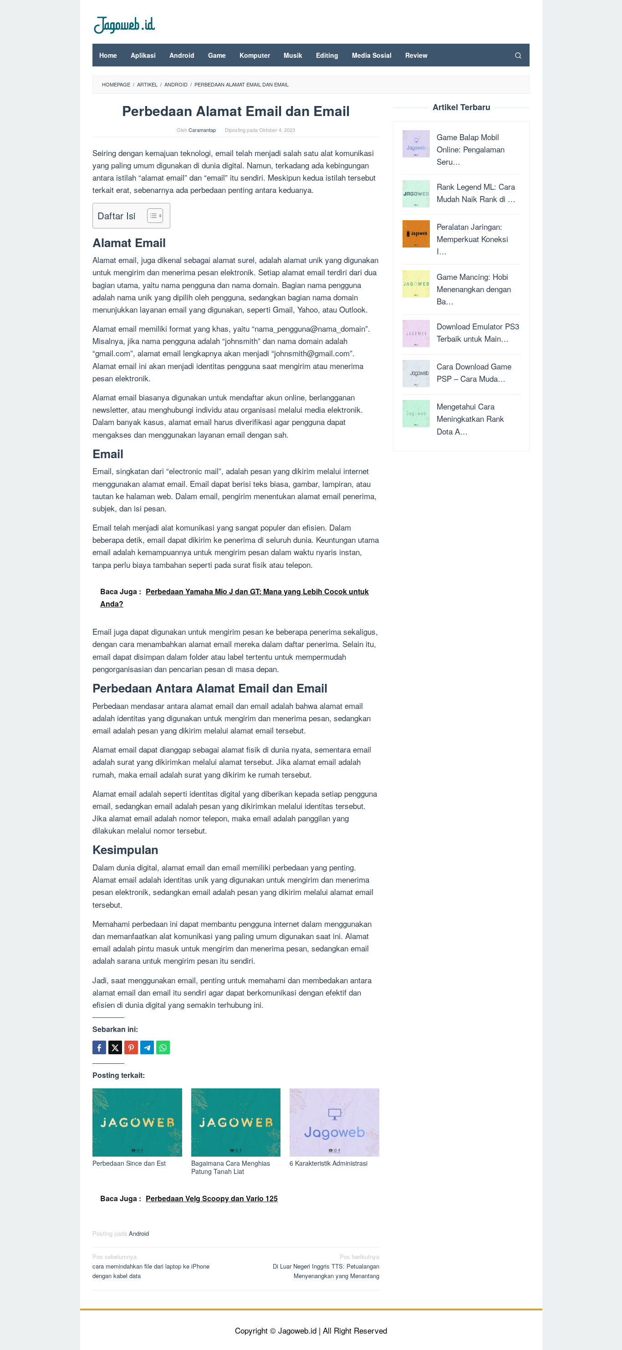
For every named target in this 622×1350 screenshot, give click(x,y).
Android (139, 1233)
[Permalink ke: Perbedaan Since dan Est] (137, 1122)
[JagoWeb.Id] (123, 24)
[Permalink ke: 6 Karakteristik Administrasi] (334, 1122)
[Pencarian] (518, 55)
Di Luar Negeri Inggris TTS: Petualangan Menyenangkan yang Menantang (326, 1266)
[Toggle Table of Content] (150, 215)
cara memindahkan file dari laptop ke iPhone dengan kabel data (150, 1266)
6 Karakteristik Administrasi (328, 1163)
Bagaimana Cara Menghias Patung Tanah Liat (230, 1167)
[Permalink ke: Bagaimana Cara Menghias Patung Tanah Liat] (236, 1122)
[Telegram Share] (147, 1047)
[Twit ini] (115, 1047)
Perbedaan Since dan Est (129, 1163)
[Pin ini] (131, 1047)
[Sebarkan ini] (99, 1047)
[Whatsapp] (163, 1047)
